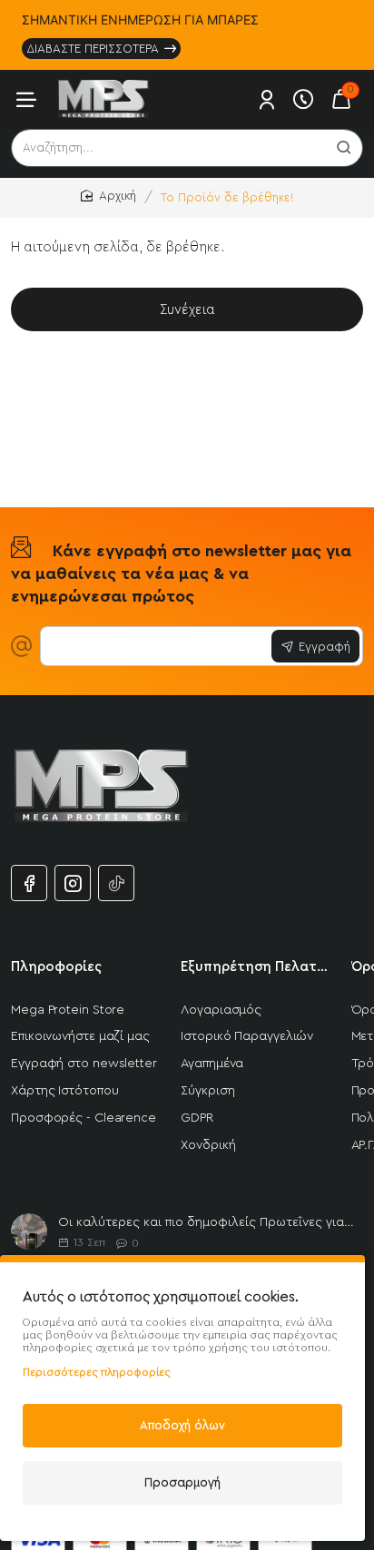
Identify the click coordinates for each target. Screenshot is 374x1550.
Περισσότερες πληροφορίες (97, 1372)
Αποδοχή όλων (182, 1425)
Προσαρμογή (182, 1482)
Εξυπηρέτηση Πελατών (255, 967)
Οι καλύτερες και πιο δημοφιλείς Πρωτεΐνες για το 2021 (207, 1222)
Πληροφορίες (56, 967)
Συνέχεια (187, 310)
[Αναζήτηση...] (344, 148)
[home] (108, 196)
